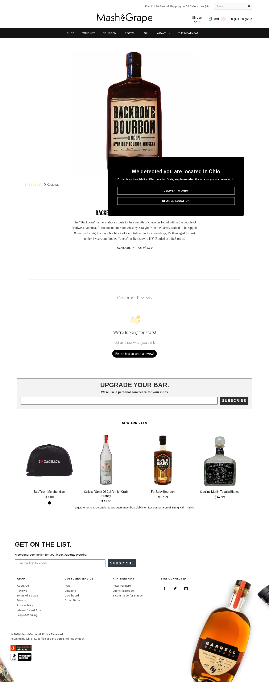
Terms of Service (27, 595)
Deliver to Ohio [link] (176, 190)
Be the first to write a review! (134, 354)
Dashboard (72, 595)
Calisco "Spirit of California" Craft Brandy (106, 494)
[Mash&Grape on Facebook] (164, 588)
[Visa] (21, 656)
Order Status (72, 600)
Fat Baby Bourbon (163, 491)
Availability (126, 247)
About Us (23, 585)
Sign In (235, 19)
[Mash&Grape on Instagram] (186, 588)
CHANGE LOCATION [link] (176, 200)
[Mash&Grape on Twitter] (175, 588)
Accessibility (25, 605)
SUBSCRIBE (234, 400)
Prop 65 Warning (27, 615)
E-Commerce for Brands (128, 595)
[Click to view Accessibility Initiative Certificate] (21, 648)
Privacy (21, 600)
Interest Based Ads (29, 610)
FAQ (67, 585)
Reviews (22, 590)
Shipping (70, 590)
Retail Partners (122, 585)
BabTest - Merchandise (49, 491)
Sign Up (247, 19)
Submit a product (123, 590)
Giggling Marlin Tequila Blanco (219, 491)
